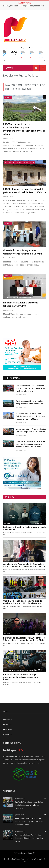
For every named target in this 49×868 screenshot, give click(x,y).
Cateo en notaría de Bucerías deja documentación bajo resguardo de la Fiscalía (29, 838)
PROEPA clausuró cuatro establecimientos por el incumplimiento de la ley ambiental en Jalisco (24, 129)
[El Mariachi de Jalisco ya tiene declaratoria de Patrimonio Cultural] (24, 234)
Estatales (8, 97)
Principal (8, 719)
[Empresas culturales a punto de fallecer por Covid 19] (24, 286)
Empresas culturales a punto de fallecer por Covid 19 (20, 304)
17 (45, 831)
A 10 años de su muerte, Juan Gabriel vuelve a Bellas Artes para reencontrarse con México (30, 416)
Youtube (8, 729)
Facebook (8, 725)
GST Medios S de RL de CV (24, 853)
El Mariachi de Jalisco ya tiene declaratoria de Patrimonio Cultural (22, 252)
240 (45, 798)
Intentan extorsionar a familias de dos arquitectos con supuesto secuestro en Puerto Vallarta (30, 444)
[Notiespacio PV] (15, 29)
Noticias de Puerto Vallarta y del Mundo (19, 162)
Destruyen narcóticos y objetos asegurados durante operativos (25, 6)
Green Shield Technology (25, 859)
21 (45, 815)
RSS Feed (8, 735)
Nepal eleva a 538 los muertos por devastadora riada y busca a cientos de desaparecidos (29, 821)
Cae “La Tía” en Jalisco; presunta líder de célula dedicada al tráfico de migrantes (29, 805)
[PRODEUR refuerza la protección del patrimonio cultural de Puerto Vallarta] (24, 173)
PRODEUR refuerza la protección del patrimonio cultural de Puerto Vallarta (24, 191)
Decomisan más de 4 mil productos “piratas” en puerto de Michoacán (31, 430)
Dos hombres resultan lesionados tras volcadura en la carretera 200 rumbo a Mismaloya (30, 389)
